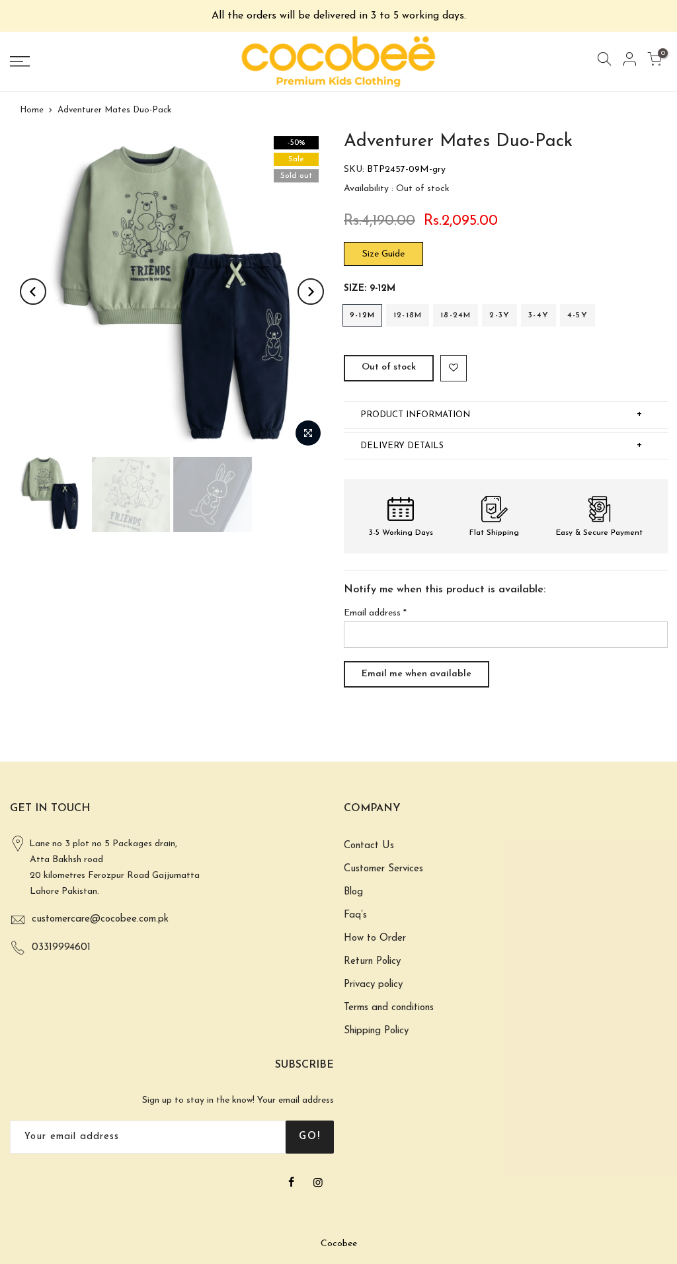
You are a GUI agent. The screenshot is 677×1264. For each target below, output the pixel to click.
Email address (375, 613)
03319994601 (61, 948)
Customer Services (383, 869)
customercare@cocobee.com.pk (100, 919)
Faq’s (355, 915)
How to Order (375, 938)
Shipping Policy (376, 1031)
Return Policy (372, 962)
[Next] (311, 291)
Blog (353, 892)
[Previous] (33, 291)
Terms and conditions (389, 1008)
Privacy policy (373, 985)
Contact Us (369, 846)
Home (32, 110)
